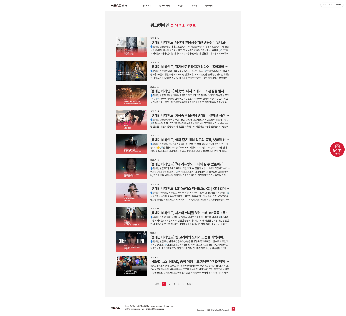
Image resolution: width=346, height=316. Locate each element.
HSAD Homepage (157, 306)
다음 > (190, 284)
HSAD (115, 306)
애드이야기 (146, 5)
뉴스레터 (208, 5)
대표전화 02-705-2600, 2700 (134, 309)
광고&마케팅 (164, 5)
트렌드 (181, 5)
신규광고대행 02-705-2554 (155, 309)
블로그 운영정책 (130, 306)
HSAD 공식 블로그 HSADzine (119, 5)
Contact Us (170, 306)
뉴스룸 (194, 5)
